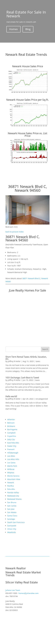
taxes (38, 361)
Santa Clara (12, 515)
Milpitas (10, 472)
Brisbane (11, 426)
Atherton (11, 419)
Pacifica (10, 486)
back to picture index (15, 232)
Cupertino (11, 436)
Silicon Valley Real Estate (22, 582)
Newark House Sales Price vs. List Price (27, 135)
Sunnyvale (11, 525)
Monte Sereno (13, 476)
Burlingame (12, 429)
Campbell (11, 433)
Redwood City (13, 496)
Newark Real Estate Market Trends (23, 573)
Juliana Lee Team (13, 590)
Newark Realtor (16, 568)
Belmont (10, 423)
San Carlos (11, 506)
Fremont (10, 449)
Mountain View (13, 479)
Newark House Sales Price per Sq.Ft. (27, 99)
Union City (11, 529)
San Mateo (11, 512)
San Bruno (11, 502)
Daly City (11, 439)
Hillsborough (12, 452)
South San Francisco (16, 522)
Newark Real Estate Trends (26, 54)
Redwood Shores (14, 499)
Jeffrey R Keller (14, 361)
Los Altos (11, 456)
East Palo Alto (13, 442)
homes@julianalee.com (28, 593)
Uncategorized (41, 399)
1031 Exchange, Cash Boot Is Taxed (22, 377)
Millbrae (10, 469)
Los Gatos (11, 462)
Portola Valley (13, 492)
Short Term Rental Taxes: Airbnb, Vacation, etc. (26, 357)
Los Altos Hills (13, 459)
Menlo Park (12, 466)
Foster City (11, 446)
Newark (10, 482)
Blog (28, 29)
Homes (13, 29)
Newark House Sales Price (27, 66)
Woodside (11, 532)
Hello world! (11, 396)
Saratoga (11, 519)
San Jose (10, 509)
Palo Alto (11, 489)
